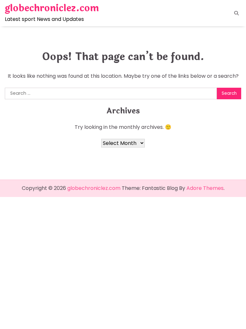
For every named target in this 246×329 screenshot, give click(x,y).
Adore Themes (205, 188)
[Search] (236, 13)
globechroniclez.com (52, 8)
